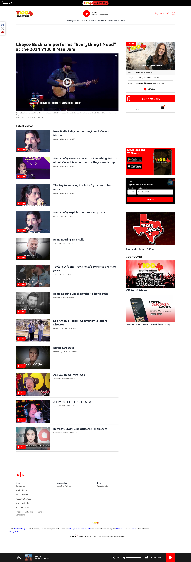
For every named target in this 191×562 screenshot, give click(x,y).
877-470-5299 (151, 98)
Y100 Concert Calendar (136, 290)
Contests (91, 21)
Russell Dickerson (100, 14)
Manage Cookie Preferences (18, 532)
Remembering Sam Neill (68, 239)
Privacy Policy (87, 529)
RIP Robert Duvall (64, 347)
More (123, 21)
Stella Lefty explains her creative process (80, 212)
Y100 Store (100, 21)
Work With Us (21, 490)
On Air (83, 21)
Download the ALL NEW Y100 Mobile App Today (148, 324)
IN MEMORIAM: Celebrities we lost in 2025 (80, 428)
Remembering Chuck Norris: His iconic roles (81, 293)
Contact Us (20, 486)
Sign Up (150, 199)
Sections (6, 3)
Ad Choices (119, 529)
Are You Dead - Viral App (69, 374)
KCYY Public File (22, 503)
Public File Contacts (24, 499)
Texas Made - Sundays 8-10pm (140, 249)
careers (134, 529)
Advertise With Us (113, 21)
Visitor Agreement (73, 529)
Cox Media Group (19, 529)
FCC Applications (23, 508)
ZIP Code (130, 188)
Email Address (142, 188)
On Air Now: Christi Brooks (150, 66)
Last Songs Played (72, 21)
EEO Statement (22, 495)
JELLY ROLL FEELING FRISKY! (72, 401)
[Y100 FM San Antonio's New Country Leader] (95, 3)
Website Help (102, 486)
